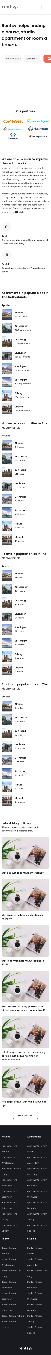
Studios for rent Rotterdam (34, 1307)
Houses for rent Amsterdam (9, 1160)
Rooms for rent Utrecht (9, 1324)
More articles (24, 1115)
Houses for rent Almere (9, 1149)
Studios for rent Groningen (34, 1296)
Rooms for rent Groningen (9, 1296)
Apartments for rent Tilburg (37, 1216)
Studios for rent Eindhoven (34, 1285)
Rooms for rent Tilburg (13, 1316)
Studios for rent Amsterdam (34, 1262)
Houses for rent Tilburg (9, 1216)
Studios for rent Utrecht (34, 1330)
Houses (6, 435)
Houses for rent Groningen (9, 1194)
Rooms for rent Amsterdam (9, 1262)
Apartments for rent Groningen (37, 1194)
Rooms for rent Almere (9, 1251)
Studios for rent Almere (34, 1251)
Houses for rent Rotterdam (9, 1205)
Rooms (5, 566)
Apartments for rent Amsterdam (37, 1160)
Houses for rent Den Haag (11, 1171)
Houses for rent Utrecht (9, 1228)
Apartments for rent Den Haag (37, 1171)
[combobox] (14, 58)
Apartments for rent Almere (37, 1149)
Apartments (9, 305)
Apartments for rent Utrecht (37, 1228)
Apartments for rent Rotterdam (37, 1205)
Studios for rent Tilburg (34, 1319)
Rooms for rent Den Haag (11, 1273)
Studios (6, 696)
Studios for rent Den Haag (37, 1273)
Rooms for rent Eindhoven (9, 1285)
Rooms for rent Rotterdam (9, 1307)
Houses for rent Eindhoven (9, 1183)
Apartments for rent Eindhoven (37, 1183)
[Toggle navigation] (45, 7)
